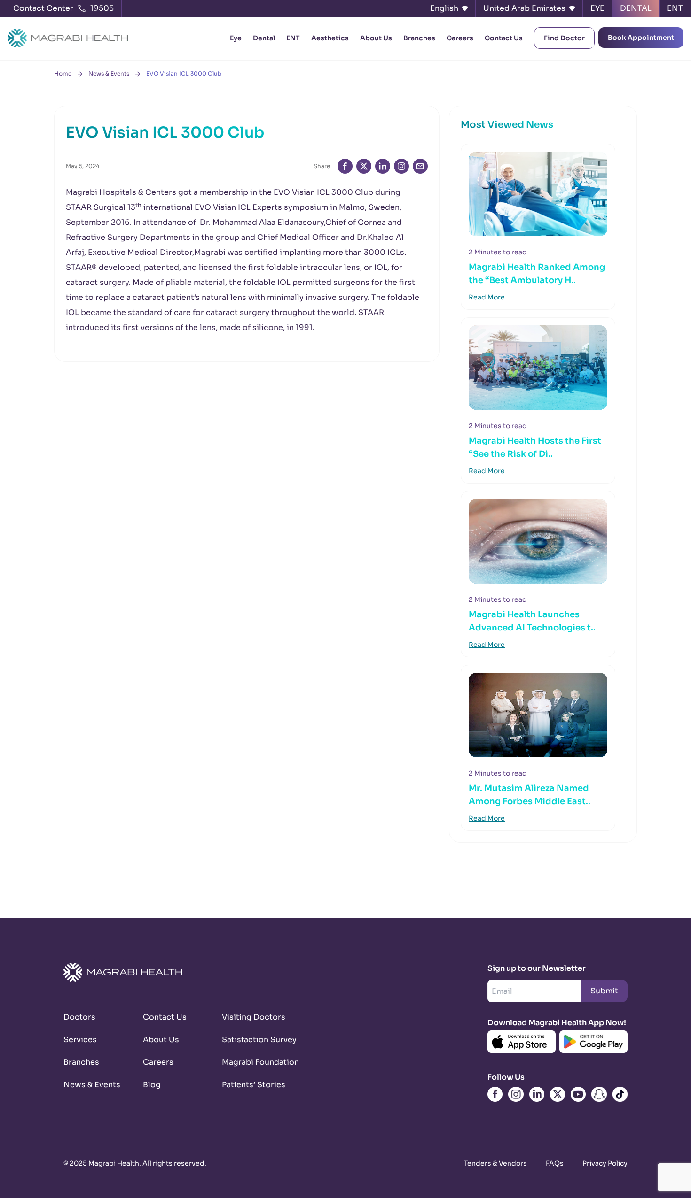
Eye (236, 38)
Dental (264, 38)
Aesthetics (330, 38)
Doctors (79, 1017)
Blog (152, 1085)
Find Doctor (564, 38)
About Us (376, 38)
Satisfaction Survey (250, 1039)
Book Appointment (641, 37)
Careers (460, 38)
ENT (293, 38)
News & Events (108, 73)
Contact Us (504, 38)
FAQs (555, 1163)
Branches (419, 38)
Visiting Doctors (250, 1017)
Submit (604, 991)
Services (80, 1039)
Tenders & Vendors (495, 1163)
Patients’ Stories (250, 1085)
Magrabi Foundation (250, 1062)
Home (62, 73)
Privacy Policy (605, 1163)
